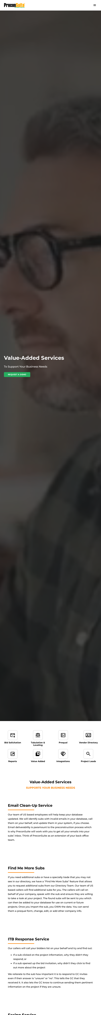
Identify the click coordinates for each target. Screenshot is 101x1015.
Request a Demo (17, 374)
